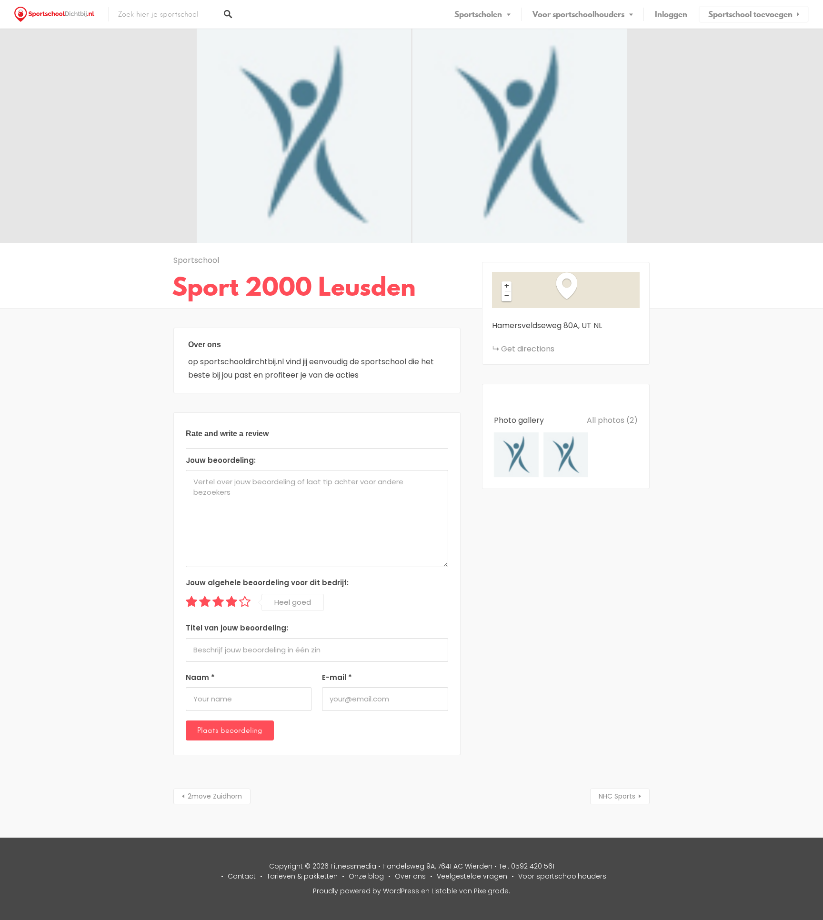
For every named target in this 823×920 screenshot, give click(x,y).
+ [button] (506, 285)
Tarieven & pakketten (302, 876)
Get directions (527, 348)
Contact (242, 876)
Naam (200, 677)
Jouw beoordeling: (221, 460)
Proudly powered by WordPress (366, 891)
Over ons (410, 876)
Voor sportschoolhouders (578, 14)
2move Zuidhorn (215, 796)
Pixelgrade (491, 891)
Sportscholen (478, 14)
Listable (444, 891)
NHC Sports (617, 796)
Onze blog (366, 876)
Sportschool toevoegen (750, 14)
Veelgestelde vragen (472, 876)
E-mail (337, 677)
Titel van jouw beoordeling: (237, 628)
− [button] (506, 295)
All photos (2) (612, 420)
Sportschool (196, 260)
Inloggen (671, 14)
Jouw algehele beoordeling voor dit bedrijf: (267, 583)
